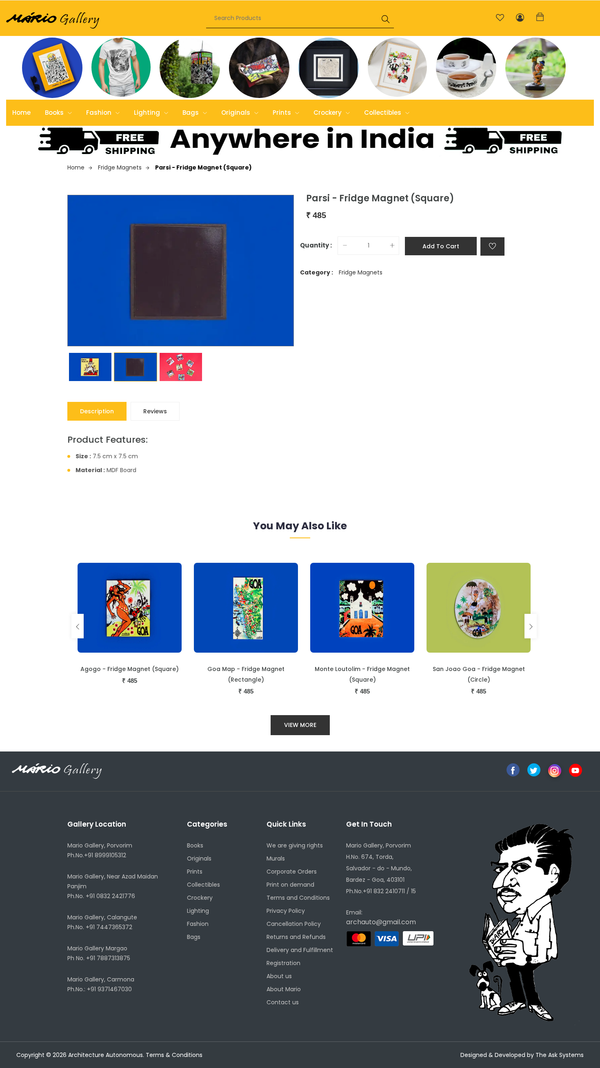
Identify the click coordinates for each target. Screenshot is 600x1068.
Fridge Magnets (120, 167)
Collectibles (383, 112)
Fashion (99, 112)
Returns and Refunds (296, 937)
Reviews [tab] (155, 411)
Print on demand (290, 885)
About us (279, 976)
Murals (276, 858)
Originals (236, 112)
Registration (283, 963)
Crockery (328, 112)
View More (300, 725)
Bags (191, 112)
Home (21, 112)
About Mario (284, 989)
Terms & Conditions (174, 1055)
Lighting (148, 112)
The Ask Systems (560, 1055)
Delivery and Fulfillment (300, 950)
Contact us (283, 1002)
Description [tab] (97, 411)
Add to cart (440, 246)
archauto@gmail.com (381, 922)
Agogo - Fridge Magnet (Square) (129, 669)
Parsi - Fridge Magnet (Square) (203, 167)
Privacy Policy (286, 911)
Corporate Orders (292, 871)
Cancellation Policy (294, 924)
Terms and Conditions (298, 898)
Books (55, 112)
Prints (283, 112)
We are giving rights (295, 845)
